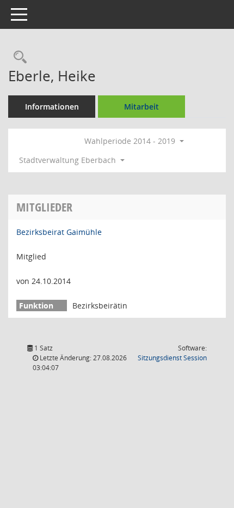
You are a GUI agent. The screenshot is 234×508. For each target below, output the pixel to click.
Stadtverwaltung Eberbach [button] (68, 160)
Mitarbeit (141, 106)
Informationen (52, 106)
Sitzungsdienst (172, 357)
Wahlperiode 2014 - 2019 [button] (130, 141)
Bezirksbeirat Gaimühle (59, 232)
